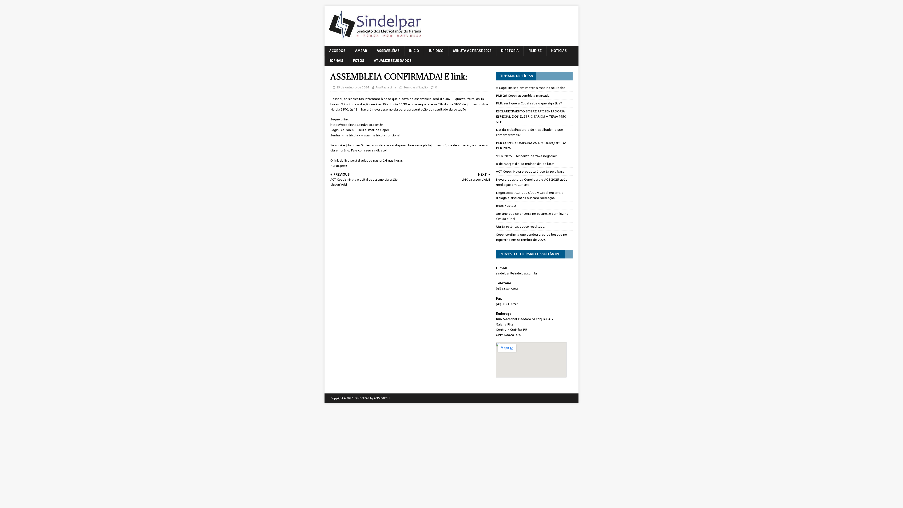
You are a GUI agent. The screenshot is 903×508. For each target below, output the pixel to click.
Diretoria (510, 50)
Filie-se (535, 50)
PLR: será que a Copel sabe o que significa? (529, 103)
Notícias (559, 50)
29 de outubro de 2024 (353, 87)
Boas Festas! (506, 205)
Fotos (358, 60)
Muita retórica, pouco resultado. (520, 226)
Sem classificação (416, 87)
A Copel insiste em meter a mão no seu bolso (531, 87)
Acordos (337, 50)
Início (414, 50)
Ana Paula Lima (386, 87)
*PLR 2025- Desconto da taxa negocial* (526, 156)
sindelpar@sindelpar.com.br (516, 273)
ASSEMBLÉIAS (388, 50)
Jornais (336, 60)
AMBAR (361, 50)
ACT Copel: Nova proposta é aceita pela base (530, 171)
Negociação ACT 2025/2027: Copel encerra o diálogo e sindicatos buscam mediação (529, 195)
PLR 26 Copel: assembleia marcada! (523, 95)
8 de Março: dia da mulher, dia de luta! (525, 163)
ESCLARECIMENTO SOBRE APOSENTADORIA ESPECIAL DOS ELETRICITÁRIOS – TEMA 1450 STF (531, 116)
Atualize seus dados (393, 60)
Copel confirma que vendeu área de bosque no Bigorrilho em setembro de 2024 (531, 237)
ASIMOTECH (382, 398)
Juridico (436, 50)
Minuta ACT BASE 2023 (472, 50)
